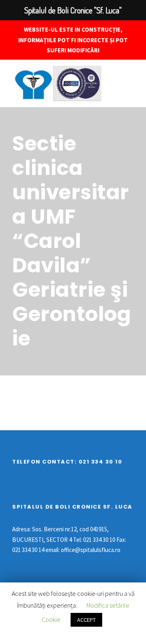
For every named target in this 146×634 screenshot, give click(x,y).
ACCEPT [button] (86, 619)
